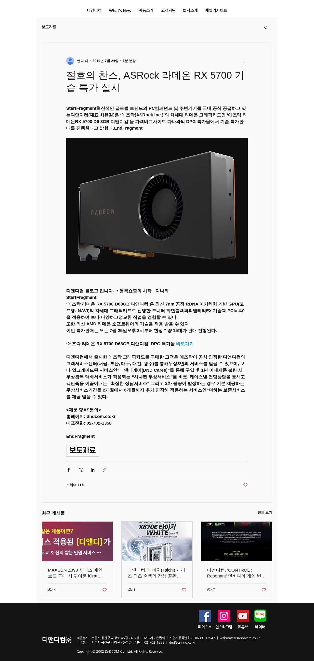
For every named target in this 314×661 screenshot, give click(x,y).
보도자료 (49, 27)
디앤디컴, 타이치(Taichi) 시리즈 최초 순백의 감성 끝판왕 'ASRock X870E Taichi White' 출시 (157, 573)
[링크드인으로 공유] (92, 469)
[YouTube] (243, 616)
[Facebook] (205, 616)
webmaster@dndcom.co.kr (240, 638)
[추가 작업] (245, 61)
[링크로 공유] (104, 469)
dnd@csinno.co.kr (182, 642)
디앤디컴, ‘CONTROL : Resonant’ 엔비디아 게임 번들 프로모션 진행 (236, 573)
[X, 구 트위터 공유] (80, 469)
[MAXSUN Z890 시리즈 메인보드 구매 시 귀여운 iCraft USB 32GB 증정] (77, 541)
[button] (146, 10)
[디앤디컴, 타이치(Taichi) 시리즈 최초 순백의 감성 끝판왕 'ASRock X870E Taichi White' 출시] (157, 541)
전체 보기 (265, 512)
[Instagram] (224, 616)
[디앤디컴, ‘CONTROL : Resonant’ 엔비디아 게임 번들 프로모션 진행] (236, 541)
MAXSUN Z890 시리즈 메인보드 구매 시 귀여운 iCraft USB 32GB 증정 (75, 573)
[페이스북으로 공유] (68, 469)
